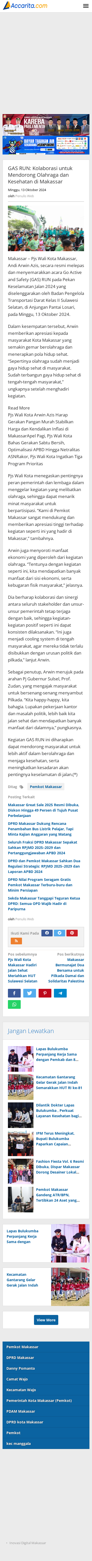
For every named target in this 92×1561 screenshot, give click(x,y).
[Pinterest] (72, 933)
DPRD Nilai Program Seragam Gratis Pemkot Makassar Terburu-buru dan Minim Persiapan (40, 885)
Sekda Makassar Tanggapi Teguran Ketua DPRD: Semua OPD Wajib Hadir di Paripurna (44, 903)
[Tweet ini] (29, 993)
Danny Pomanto (20, 1368)
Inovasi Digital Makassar (27, 1543)
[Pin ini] (45, 993)
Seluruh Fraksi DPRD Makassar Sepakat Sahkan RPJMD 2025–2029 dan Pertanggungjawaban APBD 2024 (42, 847)
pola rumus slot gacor (22, 1480)
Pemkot (13, 1432)
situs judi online (17, 1501)
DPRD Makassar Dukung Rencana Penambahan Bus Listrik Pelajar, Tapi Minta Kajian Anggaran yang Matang (40, 829)
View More (46, 1320)
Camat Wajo (17, 1379)
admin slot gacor (17, 1490)
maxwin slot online (19, 1469)
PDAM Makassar (20, 1411)
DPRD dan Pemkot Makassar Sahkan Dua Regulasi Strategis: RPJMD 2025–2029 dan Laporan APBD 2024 (44, 866)
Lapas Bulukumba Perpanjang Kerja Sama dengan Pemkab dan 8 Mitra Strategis (24, 1241)
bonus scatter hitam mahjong (29, 1511)
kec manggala (18, 1443)
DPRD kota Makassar (24, 1422)
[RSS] (16, 941)
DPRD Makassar (20, 1357)
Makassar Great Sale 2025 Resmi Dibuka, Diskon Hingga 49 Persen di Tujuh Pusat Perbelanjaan (43, 810)
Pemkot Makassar (46, 786)
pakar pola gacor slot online (27, 1522)
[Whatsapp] (14, 1004)
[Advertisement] (46, 61)
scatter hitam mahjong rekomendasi (35, 1459)
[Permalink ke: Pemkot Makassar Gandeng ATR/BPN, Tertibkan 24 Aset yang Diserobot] (20, 1199)
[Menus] (85, 6)
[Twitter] (59, 933)
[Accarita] (26, 5)
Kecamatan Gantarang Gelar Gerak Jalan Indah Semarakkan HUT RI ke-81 (59, 1082)
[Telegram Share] (60, 993)
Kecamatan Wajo (21, 1389)
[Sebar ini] (14, 993)
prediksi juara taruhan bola (27, 1532)
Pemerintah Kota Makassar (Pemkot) (39, 1400)
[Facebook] (47, 933)
